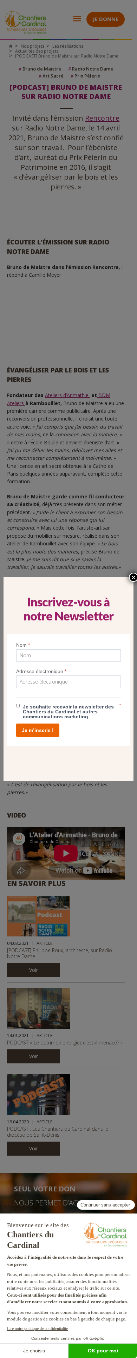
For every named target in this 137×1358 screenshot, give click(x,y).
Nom (23, 645)
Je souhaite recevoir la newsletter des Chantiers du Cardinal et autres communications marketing (68, 711)
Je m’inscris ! (38, 730)
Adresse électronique (41, 671)
